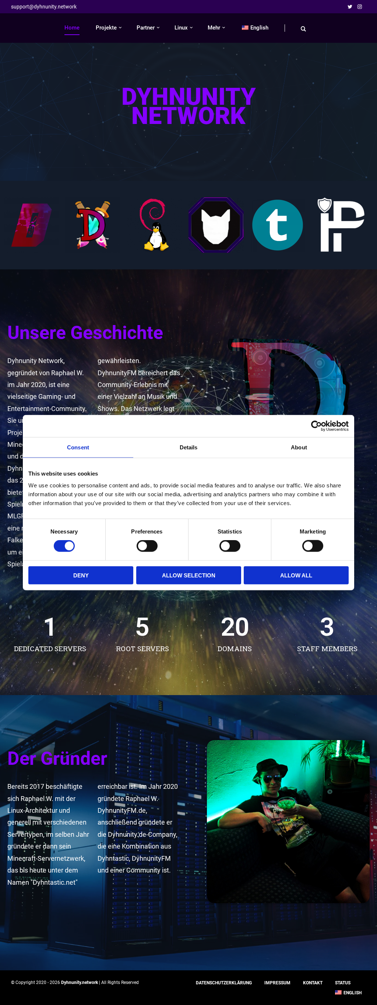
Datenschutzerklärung (224, 982)
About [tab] (299, 447)
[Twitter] (351, 6)
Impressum (277, 982)
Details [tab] (189, 447)
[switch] (147, 546)
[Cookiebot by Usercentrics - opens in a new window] (316, 426)
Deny (81, 575)
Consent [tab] (78, 447)
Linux (181, 27)
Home (72, 27)
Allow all (296, 575)
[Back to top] (369, 997)
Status (342, 982)
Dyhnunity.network (79, 982)
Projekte (106, 27)
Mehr (214, 27)
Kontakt (313, 982)
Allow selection (188, 575)
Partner (146, 27)
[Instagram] (361, 6)
